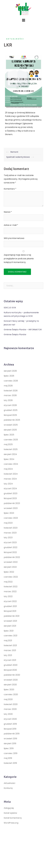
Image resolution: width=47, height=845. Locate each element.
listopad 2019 (10, 728)
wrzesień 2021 (10, 620)
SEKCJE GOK (10, 307)
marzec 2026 (10, 395)
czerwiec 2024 (11, 464)
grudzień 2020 (10, 665)
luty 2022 (8, 596)
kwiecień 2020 (11, 704)
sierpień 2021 (10, 625)
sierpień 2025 (10, 429)
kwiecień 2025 (11, 449)
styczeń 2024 (10, 488)
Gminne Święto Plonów (15, 334)
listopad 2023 (10, 498)
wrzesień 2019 (10, 738)
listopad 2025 (10, 415)
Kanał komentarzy (13, 817)
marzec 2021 (10, 650)
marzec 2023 (10, 532)
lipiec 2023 (9, 513)
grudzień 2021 (10, 606)
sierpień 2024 (10, 454)
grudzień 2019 (10, 723)
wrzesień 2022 (11, 562)
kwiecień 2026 (11, 390)
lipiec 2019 (9, 748)
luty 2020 (8, 714)
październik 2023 (12, 503)
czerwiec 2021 (10, 635)
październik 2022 (12, 557)
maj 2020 (8, 699)
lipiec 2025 (9, 434)
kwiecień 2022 (10, 586)
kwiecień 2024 (11, 473)
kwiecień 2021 (10, 645)
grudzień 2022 (10, 547)
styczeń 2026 (10, 405)
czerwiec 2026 (11, 380)
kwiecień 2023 (10, 527)
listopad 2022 (10, 552)
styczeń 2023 (10, 542)
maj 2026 (8, 385)
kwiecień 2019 (10, 763)
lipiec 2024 (9, 459)
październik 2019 (11, 733)
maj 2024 (8, 468)
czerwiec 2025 (11, 439)
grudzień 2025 (10, 410)
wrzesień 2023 (11, 508)
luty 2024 (8, 483)
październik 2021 (11, 616)
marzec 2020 (10, 709)
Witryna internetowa (14, 238)
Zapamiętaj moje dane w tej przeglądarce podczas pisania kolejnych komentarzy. (19, 258)
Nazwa (8, 211)
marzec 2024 (10, 478)
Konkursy (8, 788)
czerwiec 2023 (11, 518)
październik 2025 (12, 419)
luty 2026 (8, 400)
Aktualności (15, 39)
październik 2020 (12, 674)
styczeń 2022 (10, 601)
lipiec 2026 (9, 375)
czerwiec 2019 (10, 753)
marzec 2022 (10, 591)
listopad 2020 (10, 669)
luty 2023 (8, 537)
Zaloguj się (9, 808)
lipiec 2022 (9, 571)
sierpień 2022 (10, 567)
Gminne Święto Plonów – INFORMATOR (23, 329)
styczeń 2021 (10, 660)
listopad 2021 (10, 611)
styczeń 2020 (10, 719)
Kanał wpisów (10, 813)
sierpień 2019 (10, 743)
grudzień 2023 (10, 493)
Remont (14, 151)
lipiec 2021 (9, 630)
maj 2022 (8, 581)
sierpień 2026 (10, 370)
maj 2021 (8, 640)
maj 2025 (8, 444)
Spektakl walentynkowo (18, 157)
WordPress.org (11, 822)
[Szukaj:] (23, 286)
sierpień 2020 (10, 684)
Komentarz (10, 188)
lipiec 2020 (9, 689)
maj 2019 (8, 758)
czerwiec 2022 (11, 576)
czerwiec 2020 (11, 694)
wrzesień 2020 (11, 679)
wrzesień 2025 (11, 424)
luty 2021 (8, 655)
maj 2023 (8, 522)
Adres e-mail (11, 225)
